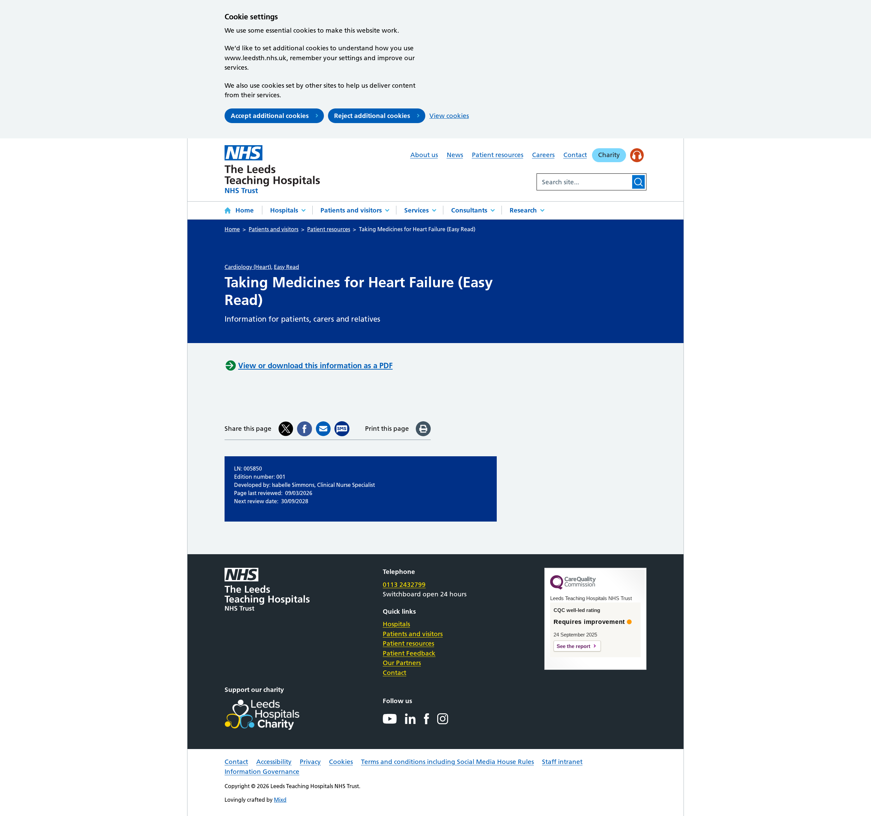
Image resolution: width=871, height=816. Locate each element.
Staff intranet (562, 762)
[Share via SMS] (341, 428)
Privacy (310, 762)
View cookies (449, 116)
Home (244, 210)
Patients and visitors (351, 210)
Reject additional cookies (372, 116)
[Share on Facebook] (304, 428)
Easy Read (286, 267)
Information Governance (262, 772)
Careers (543, 155)
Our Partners (402, 663)
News (455, 155)
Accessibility (274, 762)
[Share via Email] (323, 428)
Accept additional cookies (270, 116)
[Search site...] (584, 182)
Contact (575, 155)
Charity (609, 155)
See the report (573, 646)
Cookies (341, 762)
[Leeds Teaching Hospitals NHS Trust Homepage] (272, 169)
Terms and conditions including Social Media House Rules (447, 762)
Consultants (469, 210)
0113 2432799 (404, 585)
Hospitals (284, 210)
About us (424, 155)
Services (416, 210)
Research (523, 210)
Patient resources (497, 155)
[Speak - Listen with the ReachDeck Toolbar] (637, 155)
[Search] (638, 182)
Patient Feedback (409, 653)
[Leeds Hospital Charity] (273, 714)
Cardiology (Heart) (248, 267)
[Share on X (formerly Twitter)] (285, 428)
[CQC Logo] (573, 588)
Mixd (280, 799)
